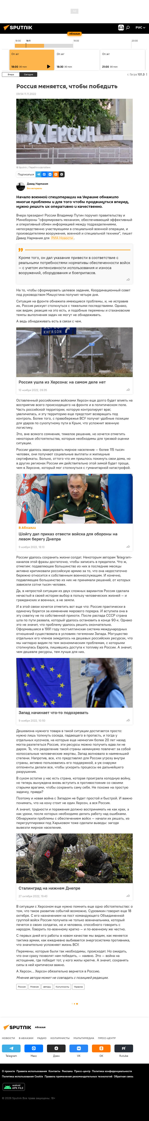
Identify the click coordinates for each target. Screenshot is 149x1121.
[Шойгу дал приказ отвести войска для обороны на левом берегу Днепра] (74, 499)
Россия (22, 986)
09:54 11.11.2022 (26, 94)
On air (15, 54)
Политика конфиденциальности (112, 1071)
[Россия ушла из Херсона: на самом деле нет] (74, 352)
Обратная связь (123, 1076)
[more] (128, 279)
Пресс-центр (107, 1038)
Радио (42, 1038)
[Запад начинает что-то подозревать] (74, 683)
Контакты (54, 1071)
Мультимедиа (84, 1038)
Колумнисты (62, 986)
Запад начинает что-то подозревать (53, 712)
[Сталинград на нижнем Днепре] (74, 858)
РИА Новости (62, 238)
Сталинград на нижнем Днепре (49, 888)
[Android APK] (14, 1087)
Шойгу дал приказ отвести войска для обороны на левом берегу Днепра (68, 536)
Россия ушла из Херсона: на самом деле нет (62, 381)
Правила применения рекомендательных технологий (78, 1076)
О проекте (8, 1071)
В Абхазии (27, 527)
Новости (8, 1038)
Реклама (67, 1071)
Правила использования (31, 1071)
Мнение (34, 986)
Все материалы (34, 188)
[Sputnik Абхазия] (19, 31)
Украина (78, 986)
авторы (47, 986)
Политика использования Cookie (22, 1076)
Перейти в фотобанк (39, 167)
